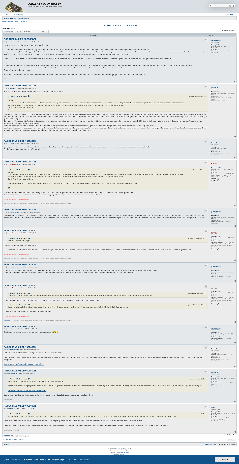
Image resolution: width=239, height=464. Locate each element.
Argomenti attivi (23, 21)
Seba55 (13, 28)
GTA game (124, 448)
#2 (4, 88)
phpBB (112, 450)
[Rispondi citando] (206, 39)
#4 (4, 164)
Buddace (214, 163)
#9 (4, 329)
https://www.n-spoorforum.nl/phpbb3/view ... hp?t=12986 (24, 364)
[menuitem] (20, 14)
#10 (5, 349)
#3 (4, 143)
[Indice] (15, 7)
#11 (5, 373)
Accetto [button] (225, 460)
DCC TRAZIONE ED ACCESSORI (119, 25)
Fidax (213, 407)
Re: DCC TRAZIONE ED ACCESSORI (20, 86)
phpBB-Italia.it (125, 452)
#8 (4, 287)
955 (218, 91)
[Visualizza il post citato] (29, 96)
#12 (5, 408)
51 (218, 45)
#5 (4, 212)
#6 (4, 233)
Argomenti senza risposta (10, 21)
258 (218, 412)
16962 (219, 167)
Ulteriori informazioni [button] (80, 459)
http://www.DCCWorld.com (12, 203)
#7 (4, 267)
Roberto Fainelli (216, 40)
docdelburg (214, 87)
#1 (4, 42)
